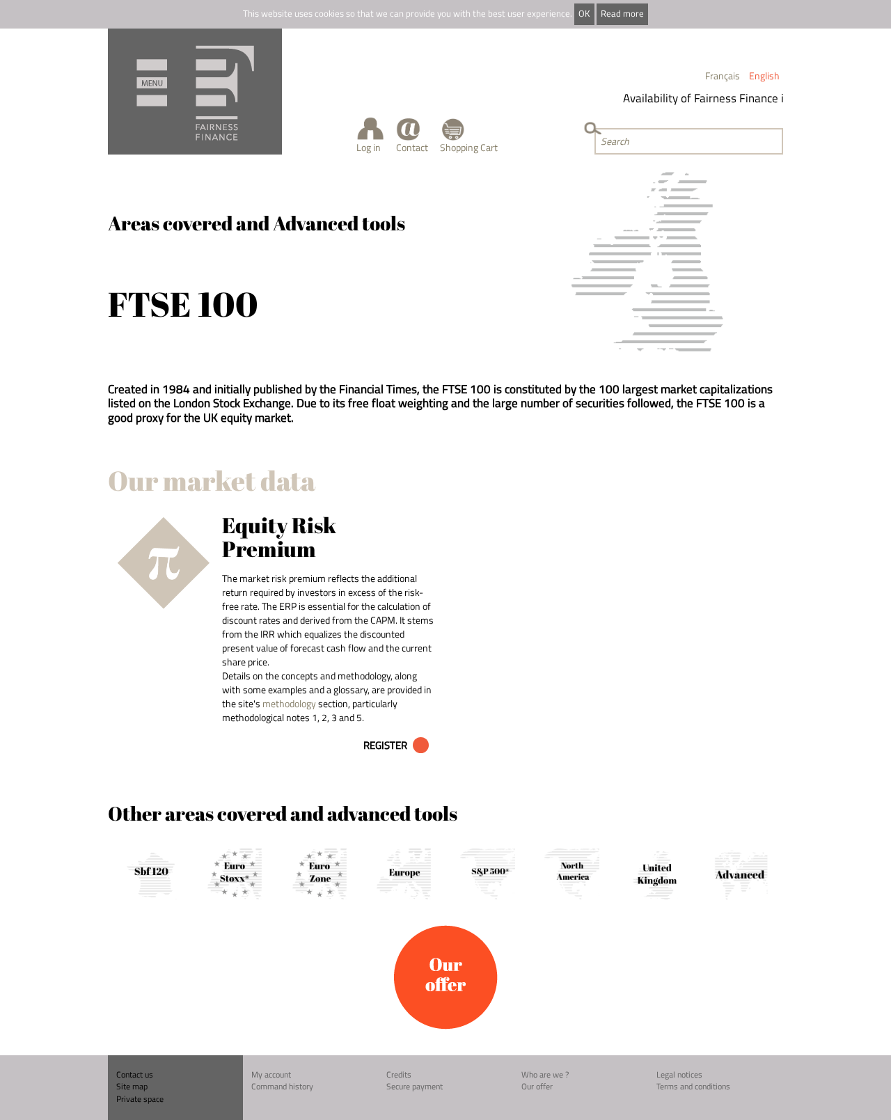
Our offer (537, 1086)
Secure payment (414, 1086)
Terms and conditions (693, 1086)
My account (271, 1074)
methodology (289, 703)
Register (385, 745)
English (764, 75)
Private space (140, 1098)
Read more (622, 13)
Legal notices (679, 1074)
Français (722, 75)
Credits (398, 1074)
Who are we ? (545, 1074)
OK (584, 13)
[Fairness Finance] (195, 92)
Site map (132, 1086)
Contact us (134, 1074)
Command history (282, 1086)
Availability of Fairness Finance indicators (721, 98)
